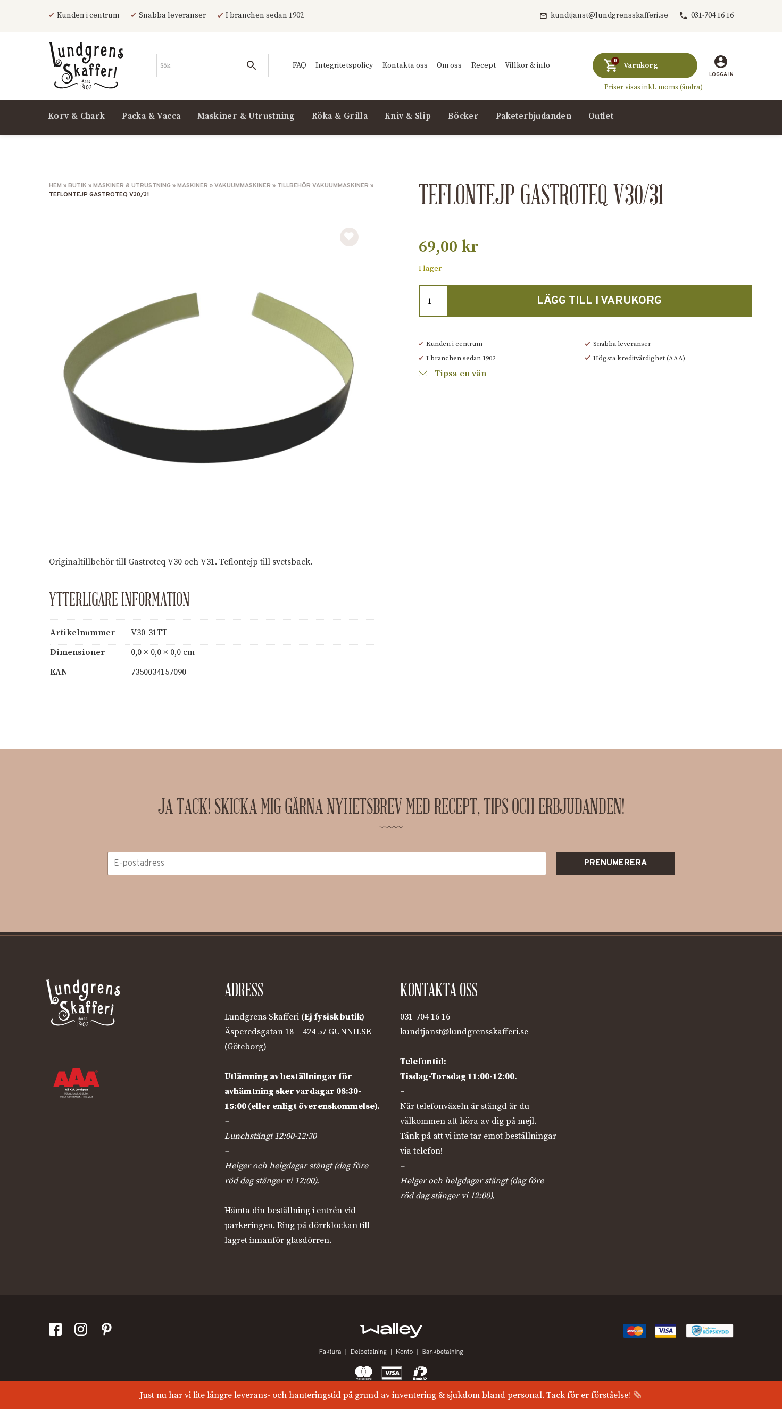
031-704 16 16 (712, 15)
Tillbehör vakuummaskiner (323, 185)
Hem (55, 185)
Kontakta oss (405, 65)
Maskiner (192, 185)
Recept (483, 65)
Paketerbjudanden (533, 115)
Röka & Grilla (340, 115)
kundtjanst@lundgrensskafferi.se (609, 15)
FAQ (299, 65)
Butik (77, 185)
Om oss (449, 65)
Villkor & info (527, 65)
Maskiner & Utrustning (132, 185)
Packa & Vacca (151, 115)
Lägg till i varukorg (599, 301)
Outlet (600, 115)
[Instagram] (82, 1331)
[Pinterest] (109, 1331)
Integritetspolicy (344, 65)
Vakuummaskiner (242, 185)
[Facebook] (57, 1331)
